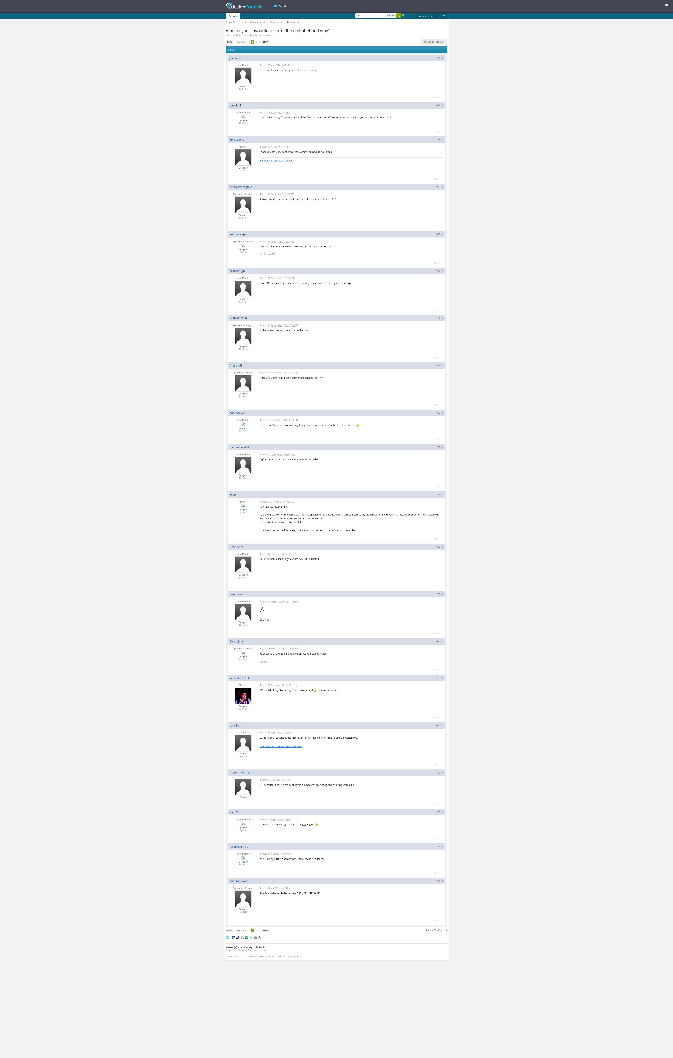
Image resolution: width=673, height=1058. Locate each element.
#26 (438, 270)
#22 (438, 105)
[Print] (255, 937)
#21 (438, 57)
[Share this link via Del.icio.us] (237, 937)
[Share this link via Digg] (233, 937)
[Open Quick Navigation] (443, 16)
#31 (438, 494)
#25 (438, 234)
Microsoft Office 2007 (291, 746)
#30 (438, 447)
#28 (438, 365)
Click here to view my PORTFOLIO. (277, 160)
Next (265, 42)
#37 (438, 772)
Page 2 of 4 (240, 42)
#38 (438, 812)
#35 (438, 678)
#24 (438, 186)
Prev (229, 42)
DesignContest (244, 6)
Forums (233, 16)
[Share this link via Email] (251, 937)
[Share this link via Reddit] (242, 937)
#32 (438, 546)
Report (436, 97)
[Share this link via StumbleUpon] (246, 937)
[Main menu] (668, 6)
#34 (438, 641)
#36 (438, 725)
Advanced (403, 15)
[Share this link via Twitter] (227, 937)
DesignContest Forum (254, 956)
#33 (438, 594)
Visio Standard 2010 (270, 746)
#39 (438, 846)
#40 (438, 880)
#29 (438, 412)
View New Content (428, 16)
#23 (438, 139)
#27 (438, 318)
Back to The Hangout (436, 930)
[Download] (259, 937)
